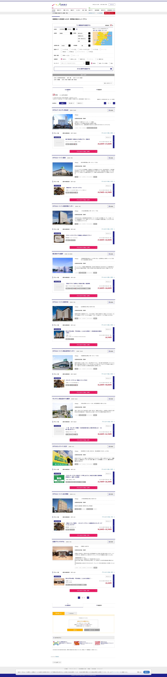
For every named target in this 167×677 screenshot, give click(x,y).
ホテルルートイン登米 (59, 158)
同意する (146, 672)
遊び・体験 (84, 10)
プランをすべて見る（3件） (108, 421)
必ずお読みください (110, 13)
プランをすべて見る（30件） (108, 374)
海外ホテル (103, 10)
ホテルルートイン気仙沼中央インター (64, 351)
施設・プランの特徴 (103, 63)
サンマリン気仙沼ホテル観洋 (61, 399)
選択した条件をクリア (108, 83)
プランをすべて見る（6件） (108, 572)
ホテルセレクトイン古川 (60, 446)
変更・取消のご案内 (103, 4)
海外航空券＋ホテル (111, 10)
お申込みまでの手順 (96, 4)
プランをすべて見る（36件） (108, 133)
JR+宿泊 (53, 10)
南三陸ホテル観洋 (58, 254)
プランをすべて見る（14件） (108, 325)
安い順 (70, 103)
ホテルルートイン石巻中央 (60, 302)
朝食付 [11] (82, 59)
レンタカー (78, 10)
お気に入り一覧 (92, 630)
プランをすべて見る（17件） (108, 229)
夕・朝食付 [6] (100, 59)
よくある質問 (99, 13)
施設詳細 (111, 110)
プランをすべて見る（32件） (108, 469)
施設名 (94, 63)
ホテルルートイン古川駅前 (60, 494)
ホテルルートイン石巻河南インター (63, 206)
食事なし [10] (73, 59)
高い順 (79, 103)
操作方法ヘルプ (92, 13)
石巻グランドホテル (58, 542)
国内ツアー (59, 10)
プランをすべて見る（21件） (108, 181)
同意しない (139, 672)
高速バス (72, 10)
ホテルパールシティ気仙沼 (60, 110)
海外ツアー (91, 10)
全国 (94, 30)
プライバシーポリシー (115, 672)
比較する (75, 630)
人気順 (62, 103)
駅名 (112, 63)
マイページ (112, 4)
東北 (96, 30)
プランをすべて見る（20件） (108, 277)
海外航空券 (97, 10)
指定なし (64, 59)
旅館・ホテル (66, 10)
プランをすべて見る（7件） (108, 517)
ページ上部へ (56, 662)
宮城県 (99, 30)
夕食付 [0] (91, 59)
